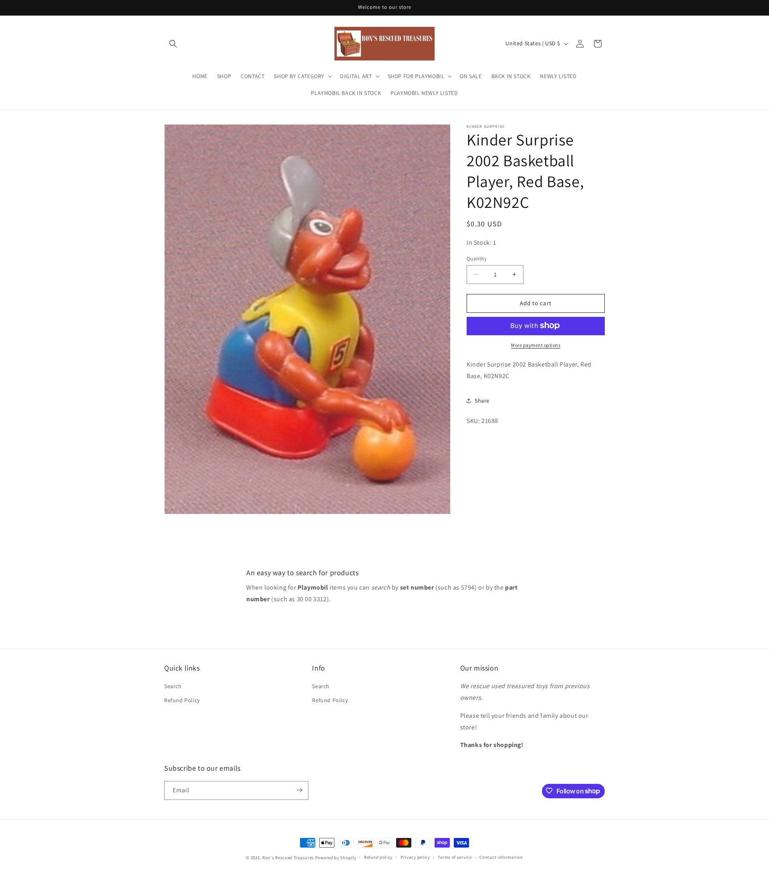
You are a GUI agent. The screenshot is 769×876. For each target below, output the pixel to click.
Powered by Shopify (335, 857)
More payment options (535, 345)
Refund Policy (182, 700)
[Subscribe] (299, 790)
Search (173, 686)
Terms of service (454, 857)
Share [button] (482, 400)
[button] (173, 43)
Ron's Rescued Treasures (288, 857)
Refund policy (378, 857)
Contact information (501, 857)
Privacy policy (415, 857)
